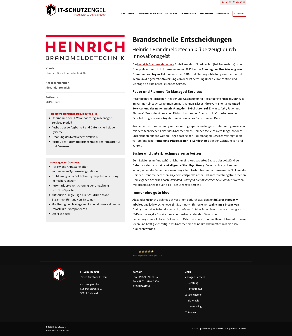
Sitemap (233, 328)
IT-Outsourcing (193, 306)
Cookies (242, 328)
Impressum (206, 328)
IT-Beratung (191, 283)
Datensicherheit (193, 295)
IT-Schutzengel (127, 13)
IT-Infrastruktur (193, 289)
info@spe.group (141, 286)
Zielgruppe (171, 13)
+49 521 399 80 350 (148, 277)
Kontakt (239, 13)
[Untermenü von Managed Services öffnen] (161, 8)
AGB (226, 328)
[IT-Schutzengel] (76, 10)
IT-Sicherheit (191, 301)
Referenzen (206, 13)
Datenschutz (218, 328)
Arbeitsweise (188, 13)
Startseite (195, 328)
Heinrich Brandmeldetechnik (155, 64)
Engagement (223, 13)
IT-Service (190, 312)
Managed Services (149, 13)
